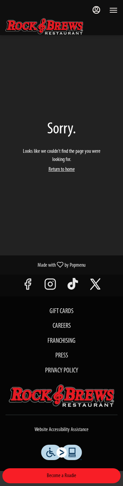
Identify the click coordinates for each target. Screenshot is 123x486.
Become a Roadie (61, 475)
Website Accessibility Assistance (61, 429)
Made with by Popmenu (45, 265)
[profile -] (96, 10)
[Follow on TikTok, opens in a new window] (73, 287)
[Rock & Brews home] (49, 26)
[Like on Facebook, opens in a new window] (28, 287)
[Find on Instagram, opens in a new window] (50, 287)
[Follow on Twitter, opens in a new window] (95, 287)
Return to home (62, 169)
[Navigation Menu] (113, 10)
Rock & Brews (61, 396)
